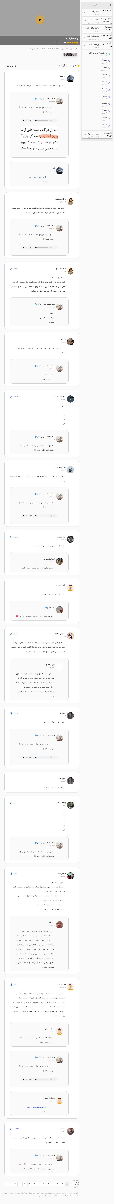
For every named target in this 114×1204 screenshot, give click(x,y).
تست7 (104, 103)
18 (9, 1184)
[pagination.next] (5, 1184)
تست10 (104, 124)
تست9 (104, 117)
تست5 (104, 89)
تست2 (104, 67)
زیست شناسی (67, 48)
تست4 (104, 81)
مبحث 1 (42, 48)
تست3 (104, 74)
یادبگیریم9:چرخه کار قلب (98, 53)
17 (15, 1184)
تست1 (104, 60)
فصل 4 (50, 48)
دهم (57, 48)
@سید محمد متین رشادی (36, 177)
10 (25, 1184)
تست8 (104, 110)
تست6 (104, 96)
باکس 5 (33, 48)
